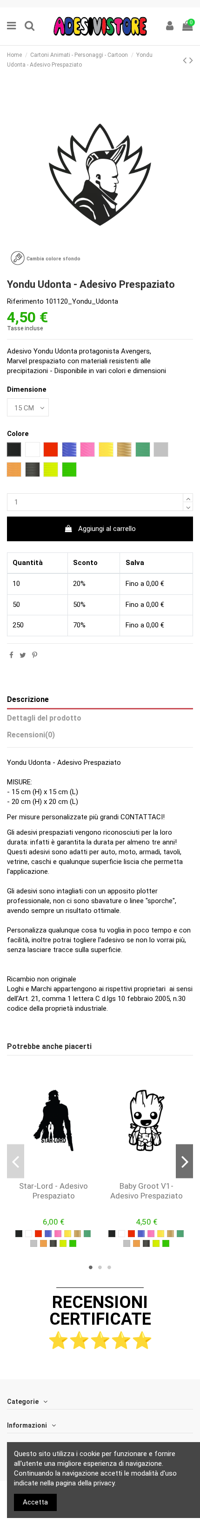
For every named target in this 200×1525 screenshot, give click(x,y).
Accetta (35, 1502)
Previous (15, 1161)
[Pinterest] (34, 655)
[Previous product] (186, 60)
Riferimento (25, 301)
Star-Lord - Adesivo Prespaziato (53, 1190)
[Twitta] (23, 655)
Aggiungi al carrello (107, 528)
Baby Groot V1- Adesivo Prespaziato (146, 1190)
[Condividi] (11, 655)
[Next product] (191, 60)
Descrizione (28, 699)
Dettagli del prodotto (44, 718)
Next (184, 1161)
